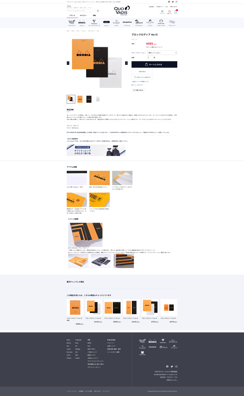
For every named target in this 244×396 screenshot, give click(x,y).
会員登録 (151, 7)
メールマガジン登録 (113, 352)
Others (69, 358)
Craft (68, 355)
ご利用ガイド (159, 7)
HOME (68, 31)
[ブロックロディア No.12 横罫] (75, 307)
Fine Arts (69, 352)
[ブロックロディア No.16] (150, 307)
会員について (111, 346)
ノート (89, 8)
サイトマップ (106, 391)
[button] (126, 63)
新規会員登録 (111, 340)
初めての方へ (92, 349)
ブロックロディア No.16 (149, 318)
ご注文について (92, 352)
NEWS (89, 343)
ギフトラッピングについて (96, 361)
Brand (73, 31)
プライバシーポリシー (94, 367)
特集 (89, 340)
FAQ (166, 7)
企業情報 (81, 391)
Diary (68, 340)
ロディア (76, 8)
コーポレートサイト (72, 391)
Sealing (77, 349)
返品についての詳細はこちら (141, 81)
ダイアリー (70, 8)
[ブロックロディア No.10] (168, 307)
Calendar (78, 340)
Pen (68, 346)
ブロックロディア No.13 (93, 318)
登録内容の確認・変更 (114, 349)
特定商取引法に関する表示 (96, 364)
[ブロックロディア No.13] (93, 307)
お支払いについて (93, 358)
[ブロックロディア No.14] (112, 307)
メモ (81, 8)
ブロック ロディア (91, 31)
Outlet (77, 358)
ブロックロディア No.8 (130, 318)
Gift (76, 352)
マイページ (110, 343)
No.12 (98, 31)
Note (76, 343)
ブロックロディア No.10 (168, 318)
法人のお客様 (88, 391)
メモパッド (84, 31)
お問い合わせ (173, 7)
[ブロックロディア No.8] (131, 307)
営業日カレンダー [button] (172, 380)
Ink (76, 346)
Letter (69, 349)
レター (85, 8)
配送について (92, 355)
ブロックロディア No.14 (112, 318)
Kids (76, 355)
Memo (69, 343)
